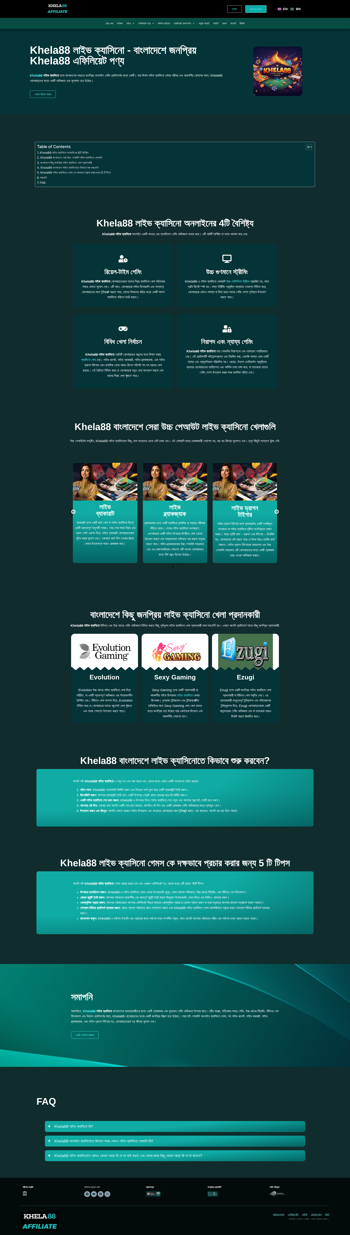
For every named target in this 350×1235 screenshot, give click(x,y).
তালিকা (120, 23)
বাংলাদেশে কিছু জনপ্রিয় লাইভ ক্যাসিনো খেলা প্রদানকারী (66, 162)
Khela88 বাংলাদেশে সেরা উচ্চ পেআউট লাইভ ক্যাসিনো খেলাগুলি (71, 157)
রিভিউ (242, 23)
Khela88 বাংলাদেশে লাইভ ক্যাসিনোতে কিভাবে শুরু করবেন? (69, 167)
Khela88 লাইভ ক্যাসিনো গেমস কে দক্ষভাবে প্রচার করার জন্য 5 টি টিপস (75, 172)
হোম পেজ (109, 23)
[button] (73, 511)
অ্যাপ (224, 23)
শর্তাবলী (304, 1214)
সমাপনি (43, 177)
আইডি (216, 23)
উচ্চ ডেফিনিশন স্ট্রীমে (237, 281)
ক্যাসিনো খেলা (88, 360)
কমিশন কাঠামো (164, 23)
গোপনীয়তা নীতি (293, 1214)
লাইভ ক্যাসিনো (185, 695)
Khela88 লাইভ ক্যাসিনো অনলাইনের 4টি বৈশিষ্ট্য (64, 152)
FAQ (42, 182)
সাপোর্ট (233, 23)
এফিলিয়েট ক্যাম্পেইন (182, 23)
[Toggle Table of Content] (307, 147)
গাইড (128, 23)
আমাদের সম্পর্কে (278, 1214)
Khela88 (36, 75)
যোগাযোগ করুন (316, 1214)
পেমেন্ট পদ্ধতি (203, 23)
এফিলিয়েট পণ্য (144, 23)
